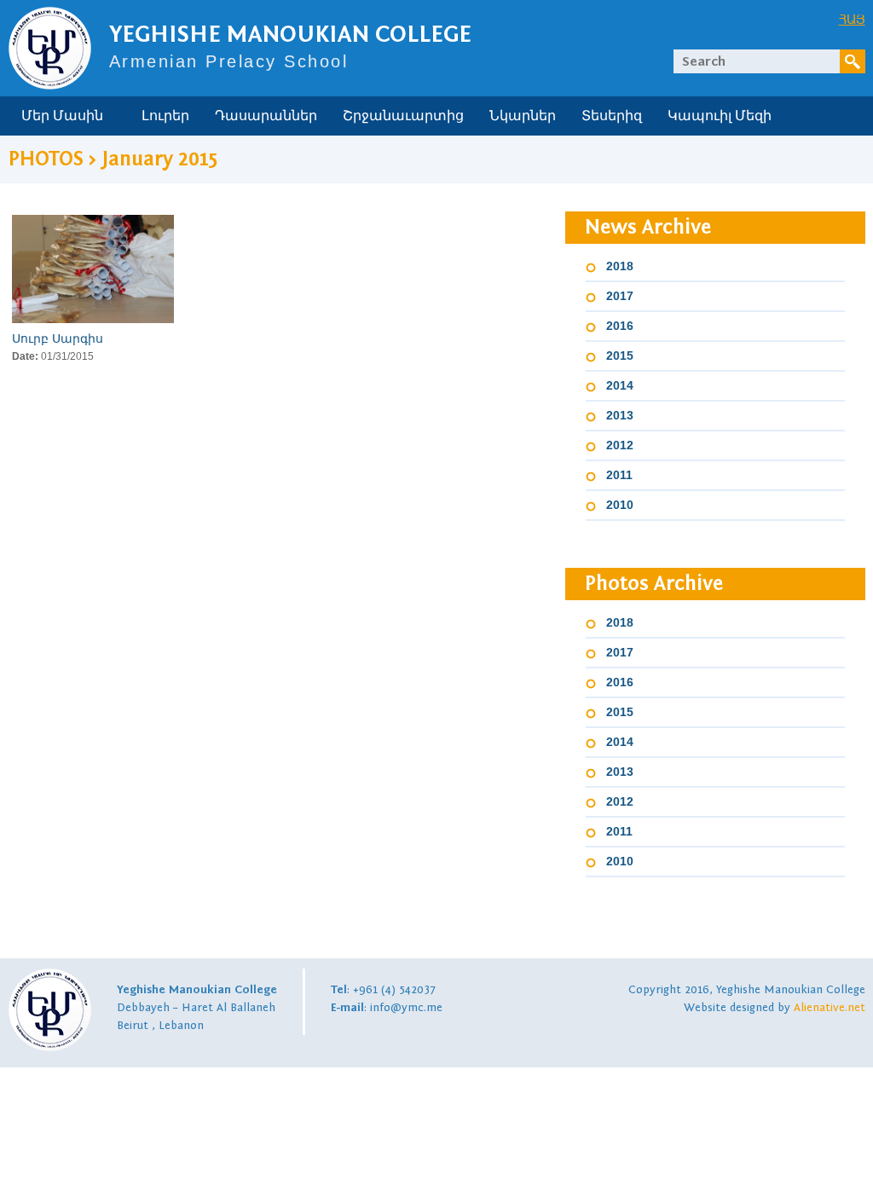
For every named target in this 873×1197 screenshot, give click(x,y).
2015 (619, 355)
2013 (619, 415)
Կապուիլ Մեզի (720, 116)
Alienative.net (829, 1008)
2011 (619, 475)
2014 (619, 385)
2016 (619, 325)
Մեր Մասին (62, 116)
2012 (619, 445)
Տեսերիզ (611, 116)
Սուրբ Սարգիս (57, 338)
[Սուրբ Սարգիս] (93, 269)
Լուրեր (165, 116)
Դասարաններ (266, 116)
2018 (619, 266)
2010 (619, 505)
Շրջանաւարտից (403, 116)
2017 (619, 296)
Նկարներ (522, 116)
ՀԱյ (852, 18)
